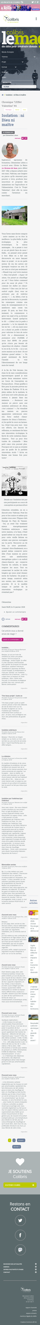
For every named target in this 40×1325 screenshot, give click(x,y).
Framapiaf (20, 1258)
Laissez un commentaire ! (11, 640)
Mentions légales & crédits (28, 1316)
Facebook (25, 138)
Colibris (10, 2)
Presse (34, 1310)
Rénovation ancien (9, 865)
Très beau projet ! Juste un (12, 696)
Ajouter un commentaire (16, 612)
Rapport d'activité (31, 1308)
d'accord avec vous (9, 915)
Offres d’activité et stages (13, 1269)
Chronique (8, 109)
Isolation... (6, 648)
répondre (24, 688)
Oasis (24, 109)
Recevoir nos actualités (12, 1264)
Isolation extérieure (9, 730)
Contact (6, 1272)
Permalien (4, 649)
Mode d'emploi (8, 52)
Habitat (17, 109)
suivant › (21, 1140)
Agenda (6, 1267)
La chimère (6, 756)
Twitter (22, 138)
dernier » (16, 1147)
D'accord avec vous (9, 1013)
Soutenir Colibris (12, 1185)
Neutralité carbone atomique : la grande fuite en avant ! (34, 1032)
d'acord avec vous (8, 965)
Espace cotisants (31, 1313)
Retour (8, 619)
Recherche (7, 82)
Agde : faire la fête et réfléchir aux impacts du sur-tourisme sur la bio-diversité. (34, 959)
